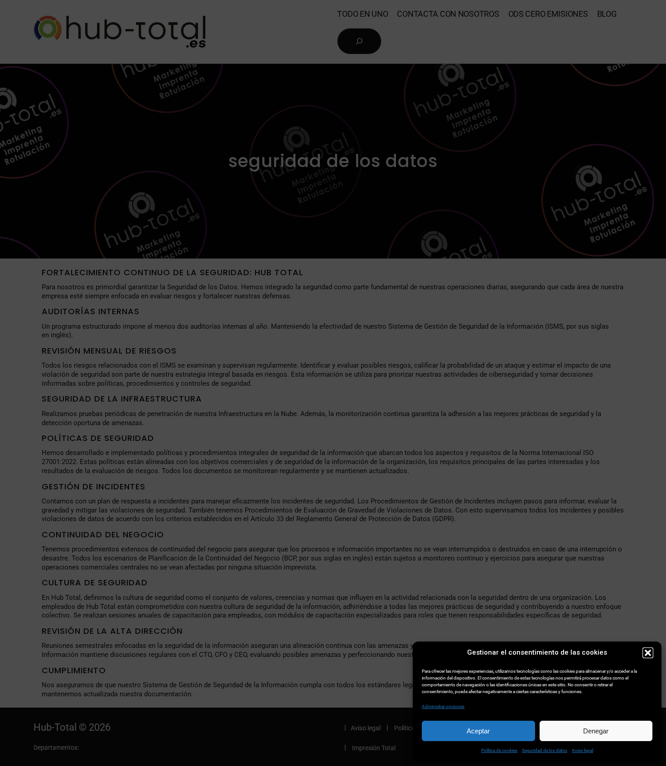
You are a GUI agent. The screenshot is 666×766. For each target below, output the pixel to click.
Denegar (595, 731)
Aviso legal (582, 750)
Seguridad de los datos (544, 750)
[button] (647, 652)
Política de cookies (499, 750)
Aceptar (478, 731)
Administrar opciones (443, 706)
